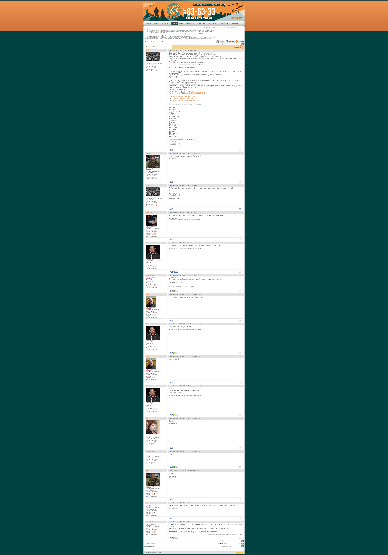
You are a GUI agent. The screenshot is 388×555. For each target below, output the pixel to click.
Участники (220, 27)
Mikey (148, 153)
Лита (147, 418)
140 (200, 275)
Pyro (147, 294)
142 (200, 324)
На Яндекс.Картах (206, 53)
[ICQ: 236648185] (175, 272)
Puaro (148, 50)
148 (200, 503)
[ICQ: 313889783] (175, 291)
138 (200, 212)
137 (200, 185)
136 (200, 153)
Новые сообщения (209, 27)
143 (200, 356)
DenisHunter (150, 275)
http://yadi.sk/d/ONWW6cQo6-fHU (187, 100)
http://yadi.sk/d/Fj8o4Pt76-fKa (183, 98)
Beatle (148, 243)
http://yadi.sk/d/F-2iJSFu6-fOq (194, 91)
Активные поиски (165, 44)
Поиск (237, 27)
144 (200, 386)
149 (200, 522)
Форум (146, 44)
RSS (242, 27)
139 (200, 243)
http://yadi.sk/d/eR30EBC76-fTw (194, 93)
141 (200, 294)
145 (200, 418)
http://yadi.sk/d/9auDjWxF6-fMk (184, 97)
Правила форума (229, 27)
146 (200, 451)
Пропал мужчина (175, 44)
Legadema (149, 503)
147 (199, 470)
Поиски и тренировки (154, 44)
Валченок (149, 212)
